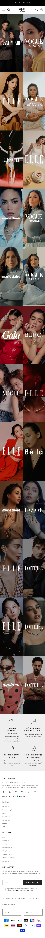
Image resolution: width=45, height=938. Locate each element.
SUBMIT (33, 474)
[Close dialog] (43, 458)
